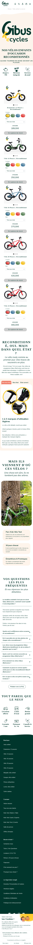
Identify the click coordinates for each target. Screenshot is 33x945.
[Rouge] (23, 115)
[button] (15, 4)
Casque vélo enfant (9, 777)
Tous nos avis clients (10, 808)
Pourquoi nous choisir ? (10, 872)
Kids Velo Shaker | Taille (11, 813)
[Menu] (30, 4)
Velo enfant (7, 745)
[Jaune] (8, 115)
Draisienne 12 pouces (10, 749)
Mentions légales (9, 889)
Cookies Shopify (7, 934)
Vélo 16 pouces (8, 759)
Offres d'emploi (8, 832)
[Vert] (13, 115)
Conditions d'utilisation (10, 898)
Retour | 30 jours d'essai (11, 858)
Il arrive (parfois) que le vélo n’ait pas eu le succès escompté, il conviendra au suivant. (17, 550)
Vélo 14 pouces (8, 754)
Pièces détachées (9, 782)
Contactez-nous (8, 844)
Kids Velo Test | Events (11, 822)
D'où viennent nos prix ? (11, 867)
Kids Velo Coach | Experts (11, 818)
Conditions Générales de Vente (13, 893)
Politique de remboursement (12, 903)
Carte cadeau (8, 791)
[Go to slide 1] (13, 104)
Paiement (6, 863)
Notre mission (8, 803)
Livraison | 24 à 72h (10, 853)
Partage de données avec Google (11, 936)
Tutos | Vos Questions (10, 848)
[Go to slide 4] (17, 155)
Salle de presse (8, 827)
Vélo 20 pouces (8, 763)
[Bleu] (18, 115)
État (6, 119)
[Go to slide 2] (14, 155)
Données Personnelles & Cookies (14, 884)
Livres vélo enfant (9, 787)
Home (9, 9)
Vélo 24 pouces (8, 768)
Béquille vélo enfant (10, 773)
